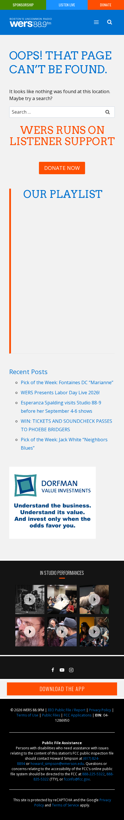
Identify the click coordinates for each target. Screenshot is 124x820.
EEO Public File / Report (66, 710)
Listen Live (67, 4)
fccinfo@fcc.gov (77, 779)
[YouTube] (62, 670)
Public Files (51, 715)
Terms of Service (65, 805)
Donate (105, 4)
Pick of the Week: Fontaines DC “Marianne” (67, 382)
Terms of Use (27, 715)
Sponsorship (23, 4)
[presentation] (30, 599)
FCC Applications (77, 715)
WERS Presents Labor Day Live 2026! (60, 392)
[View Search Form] (109, 22)
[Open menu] (96, 22)
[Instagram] (71, 670)
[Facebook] (52, 670)
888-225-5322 (93, 774)
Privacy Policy (100, 710)
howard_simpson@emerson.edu (57, 763)
